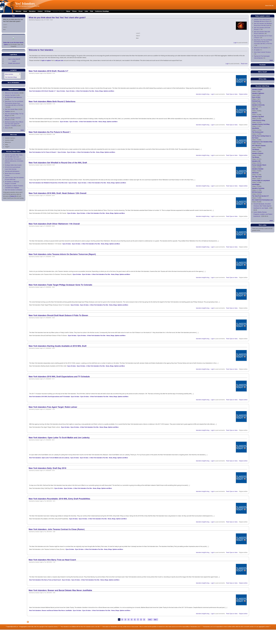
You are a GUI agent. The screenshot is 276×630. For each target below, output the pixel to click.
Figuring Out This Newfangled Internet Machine (262, 57)
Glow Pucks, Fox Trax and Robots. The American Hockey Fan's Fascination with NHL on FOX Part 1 (14, 104)
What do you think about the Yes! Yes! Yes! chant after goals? (57, 17)
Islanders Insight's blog (202, 94)
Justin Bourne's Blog (258, 120)
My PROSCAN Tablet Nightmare (13, 97)
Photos (74, 11)
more (22, 130)
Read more (244, 63)
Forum (81, 11)
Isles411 (254, 113)
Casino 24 (13, 196)
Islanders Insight (257, 89)
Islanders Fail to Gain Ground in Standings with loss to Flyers (262, 20)
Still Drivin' (255, 173)
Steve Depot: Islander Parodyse (262, 52)
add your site (59, 60)
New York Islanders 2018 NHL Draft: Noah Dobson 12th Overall (57, 193)
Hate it (5, 27)
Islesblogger (256, 184)
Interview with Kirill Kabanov (12, 171)
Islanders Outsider (257, 169)
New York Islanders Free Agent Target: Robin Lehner (53, 407)
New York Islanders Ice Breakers (13, 190)
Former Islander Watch (259, 165)
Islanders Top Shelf (10, 95)
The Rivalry (255, 157)
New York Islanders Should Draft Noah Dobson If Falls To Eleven (58, 315)
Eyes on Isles (256, 97)
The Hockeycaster (257, 132)
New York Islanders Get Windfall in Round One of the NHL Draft (58, 162)
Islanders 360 (256, 161)
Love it (5, 24)
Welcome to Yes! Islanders (12, 93)
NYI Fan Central (257, 192)
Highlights (7, 111)
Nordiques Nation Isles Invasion (13, 165)
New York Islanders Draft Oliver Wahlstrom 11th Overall (54, 223)
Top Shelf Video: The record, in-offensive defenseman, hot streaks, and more (14, 161)
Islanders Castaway (258, 188)
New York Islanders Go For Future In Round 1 (50, 132)
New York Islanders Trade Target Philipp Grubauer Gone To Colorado (60, 284)
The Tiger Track (257, 177)
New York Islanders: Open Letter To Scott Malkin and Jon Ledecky (59, 437)
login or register (46, 60)
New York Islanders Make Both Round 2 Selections (52, 101)
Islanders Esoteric (257, 153)
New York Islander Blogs (11, 109)
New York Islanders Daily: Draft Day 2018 (47, 468)
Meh (4, 29)
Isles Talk (255, 109)
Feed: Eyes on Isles (232, 94)
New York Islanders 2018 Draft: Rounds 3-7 (48, 71)
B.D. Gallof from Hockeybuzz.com (262, 200)
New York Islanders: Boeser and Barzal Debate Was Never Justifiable (60, 590)
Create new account (14, 63)
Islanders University (258, 105)
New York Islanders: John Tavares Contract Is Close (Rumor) (57, 529)
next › (150, 619)
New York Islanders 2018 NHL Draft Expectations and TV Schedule (59, 376)
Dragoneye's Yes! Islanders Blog (262, 142)
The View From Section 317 (260, 196)
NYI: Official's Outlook (259, 146)
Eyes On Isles (61, 91)
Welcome (18, 11)
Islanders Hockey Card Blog (260, 124)
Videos (68, 11)
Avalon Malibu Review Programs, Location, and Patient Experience (262, 214)
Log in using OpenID (14, 59)
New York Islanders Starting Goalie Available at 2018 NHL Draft (57, 345)
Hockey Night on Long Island (261, 180)
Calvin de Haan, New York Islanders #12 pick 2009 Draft (14, 178)
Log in (14, 61)
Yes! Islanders (25, 3)
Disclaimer (32, 11)
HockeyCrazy (256, 101)
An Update (257, 50)
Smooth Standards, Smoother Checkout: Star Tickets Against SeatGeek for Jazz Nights (262, 206)
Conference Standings (102, 11)
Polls (91, 11)
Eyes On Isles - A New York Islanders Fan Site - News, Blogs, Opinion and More (90, 91)
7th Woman (255, 149)
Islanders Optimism (258, 93)
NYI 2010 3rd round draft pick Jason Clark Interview (12, 168)
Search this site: (269, 5)
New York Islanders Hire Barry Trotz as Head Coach (52, 559)
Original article (243, 94)
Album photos (9, 74)
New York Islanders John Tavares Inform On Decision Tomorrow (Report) (62, 254)
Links (86, 11)
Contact (40, 11)
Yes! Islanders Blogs (11, 77)
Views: (254, 91)
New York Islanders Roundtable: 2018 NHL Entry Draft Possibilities (59, 498)
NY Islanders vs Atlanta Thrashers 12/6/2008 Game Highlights (14, 186)
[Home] (7, 12)
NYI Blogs (48, 11)
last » (155, 619)
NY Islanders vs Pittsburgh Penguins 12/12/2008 (12, 182)
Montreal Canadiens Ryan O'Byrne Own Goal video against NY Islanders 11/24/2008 (14, 123)
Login (235, 42)
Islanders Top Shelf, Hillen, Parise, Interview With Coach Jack (14, 156)
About (25, 11)
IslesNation (255, 128)
